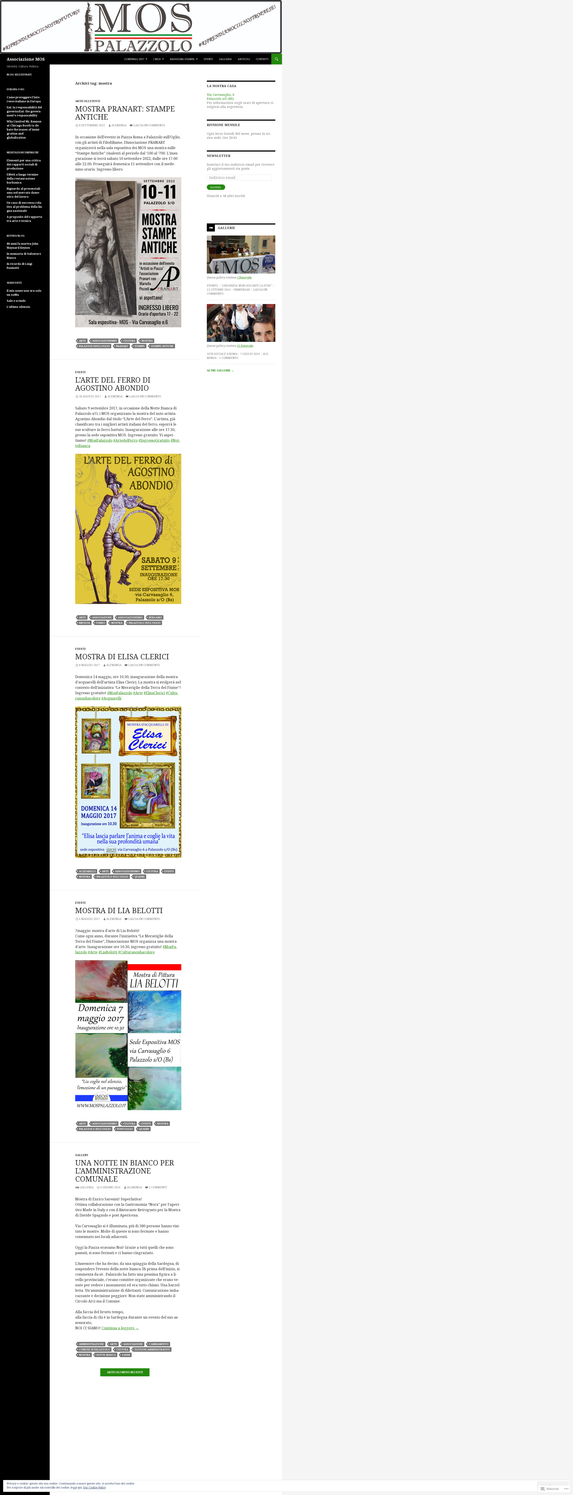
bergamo (155, 617)
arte (82, 340)
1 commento (228, 358)
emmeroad (241, 289)
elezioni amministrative (152, 1349)
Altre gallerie (220, 370)
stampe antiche (162, 346)
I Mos (157, 59)
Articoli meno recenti (125, 1372)
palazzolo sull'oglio (144, 622)
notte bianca (106, 1354)
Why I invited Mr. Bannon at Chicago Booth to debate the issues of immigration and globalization (24, 129)
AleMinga (118, 125)
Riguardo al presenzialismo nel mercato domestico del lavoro (24, 193)
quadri (140, 876)
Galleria (225, 59)
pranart (122, 346)
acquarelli (87, 871)
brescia (84, 622)
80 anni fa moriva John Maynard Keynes (22, 246)
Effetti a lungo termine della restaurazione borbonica (22, 178)
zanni (126, 1354)
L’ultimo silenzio (18, 307)
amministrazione (91, 1344)
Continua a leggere (120, 1328)
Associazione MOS (26, 59)
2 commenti (158, 1187)
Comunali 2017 (134, 59)
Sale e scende (16, 301)
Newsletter (218, 156)
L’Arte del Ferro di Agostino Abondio (112, 384)
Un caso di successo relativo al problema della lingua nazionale (25, 207)
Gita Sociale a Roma (222, 354)
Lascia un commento (149, 125)
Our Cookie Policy (94, 1487)
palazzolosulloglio (94, 346)
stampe (140, 346)
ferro (100, 622)
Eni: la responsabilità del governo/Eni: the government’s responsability (24, 111)
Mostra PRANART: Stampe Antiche (125, 113)
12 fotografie (245, 346)
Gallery (81, 1155)
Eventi (208, 59)
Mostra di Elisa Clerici (122, 656)
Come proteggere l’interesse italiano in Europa (24, 99)
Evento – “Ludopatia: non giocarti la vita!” (239, 285)
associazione (102, 617)
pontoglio (125, 1129)
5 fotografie (244, 277)
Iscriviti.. (216, 187)
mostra (147, 340)
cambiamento (159, 1344)
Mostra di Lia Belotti (119, 910)
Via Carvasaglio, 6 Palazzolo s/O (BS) (220, 96)
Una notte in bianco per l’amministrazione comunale (124, 1171)
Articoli (244, 59)
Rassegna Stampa (182, 59)
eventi (169, 871)
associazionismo (104, 340)
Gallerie (226, 228)
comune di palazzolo (94, 1349)
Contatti (262, 59)
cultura (129, 340)
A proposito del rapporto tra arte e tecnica (24, 219)
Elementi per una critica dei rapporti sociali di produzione (24, 164)
